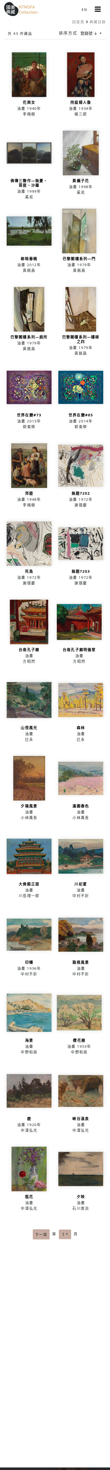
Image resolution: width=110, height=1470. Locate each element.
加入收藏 (29, 86)
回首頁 (78, 21)
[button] (98, 9)
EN (84, 9)
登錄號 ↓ (89, 33)
